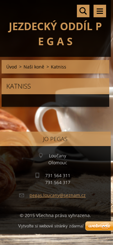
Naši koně (34, 67)
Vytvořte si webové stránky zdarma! (51, 226)
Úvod (11, 67)
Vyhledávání (83, 11)
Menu (100, 11)
